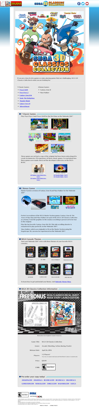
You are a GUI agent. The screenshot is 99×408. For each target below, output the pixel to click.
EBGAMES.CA (71, 380)
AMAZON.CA (37, 380)
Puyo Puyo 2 (24, 92)
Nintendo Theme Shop (63, 282)
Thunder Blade (25, 101)
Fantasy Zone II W (26, 95)
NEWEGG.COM (40, 383)
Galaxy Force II (25, 103)
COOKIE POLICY (54, 405)
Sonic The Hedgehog (27, 98)
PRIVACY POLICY (44, 405)
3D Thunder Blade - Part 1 (61, 175)
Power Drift (24, 90)
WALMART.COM (63, 383)
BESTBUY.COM (49, 380)
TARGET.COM (51, 383)
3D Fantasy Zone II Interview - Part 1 (38, 175)
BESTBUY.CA (60, 380)
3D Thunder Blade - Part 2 (61, 176)
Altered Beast (24, 106)
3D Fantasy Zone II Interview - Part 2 (38, 179)
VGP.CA (73, 383)
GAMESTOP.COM (28, 383)
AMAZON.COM (27, 380)
